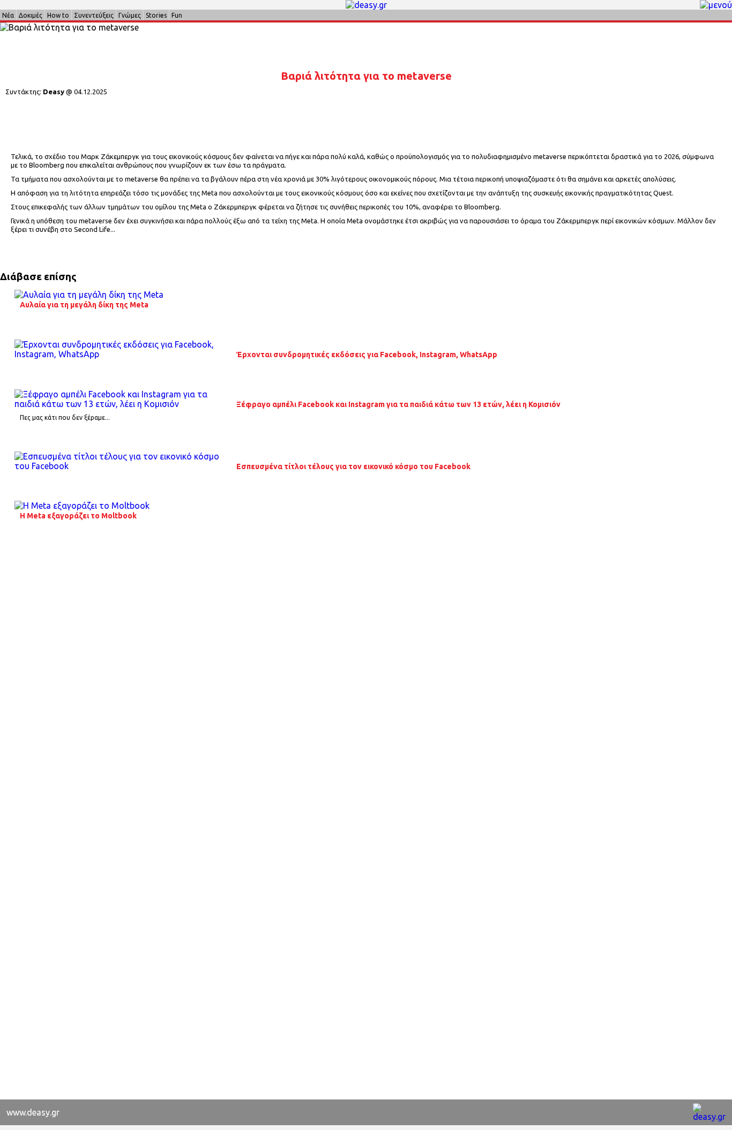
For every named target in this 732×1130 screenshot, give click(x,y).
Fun (176, 15)
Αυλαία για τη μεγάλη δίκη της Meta (84, 304)
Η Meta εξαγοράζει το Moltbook (78, 515)
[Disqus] (366, 683)
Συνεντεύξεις (94, 15)
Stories (156, 15)
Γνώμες (129, 15)
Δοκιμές (30, 15)
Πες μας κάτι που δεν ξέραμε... (65, 417)
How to (58, 15)
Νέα (8, 15)
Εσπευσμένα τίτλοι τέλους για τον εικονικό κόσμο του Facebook (353, 466)
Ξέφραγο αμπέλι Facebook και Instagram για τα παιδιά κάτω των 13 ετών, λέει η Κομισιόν (398, 404)
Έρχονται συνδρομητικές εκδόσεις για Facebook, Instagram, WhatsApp (366, 354)
